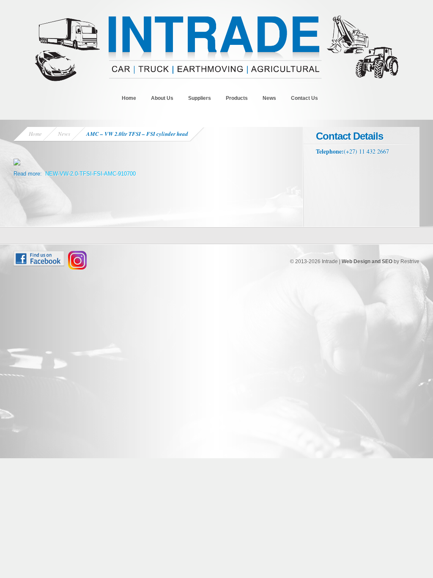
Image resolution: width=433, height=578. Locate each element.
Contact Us (304, 98)
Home (129, 98)
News (269, 98)
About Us (162, 98)
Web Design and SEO (367, 261)
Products (237, 98)
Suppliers (199, 98)
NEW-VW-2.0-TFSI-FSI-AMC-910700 (90, 174)
